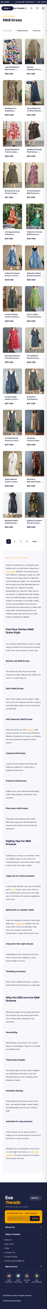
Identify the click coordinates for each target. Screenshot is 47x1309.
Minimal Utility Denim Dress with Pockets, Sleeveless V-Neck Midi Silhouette (11, 521)
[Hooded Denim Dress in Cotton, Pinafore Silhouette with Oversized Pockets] (12, 422)
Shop (6, 8)
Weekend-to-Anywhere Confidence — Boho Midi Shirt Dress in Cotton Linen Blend (12, 109)
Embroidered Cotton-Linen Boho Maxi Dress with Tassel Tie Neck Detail (12, 480)
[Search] (26, 8)
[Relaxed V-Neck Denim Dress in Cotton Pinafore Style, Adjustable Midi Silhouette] (34, 257)
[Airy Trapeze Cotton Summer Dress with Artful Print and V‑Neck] (34, 299)
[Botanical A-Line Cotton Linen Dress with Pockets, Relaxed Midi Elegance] (12, 175)
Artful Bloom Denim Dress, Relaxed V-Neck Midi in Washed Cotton (34, 357)
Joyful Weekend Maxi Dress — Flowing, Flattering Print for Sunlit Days (12, 68)
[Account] (31, 8)
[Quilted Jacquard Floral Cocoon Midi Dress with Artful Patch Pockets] (34, 505)
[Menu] (43, 8)
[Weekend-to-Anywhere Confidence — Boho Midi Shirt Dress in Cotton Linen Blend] (12, 92)
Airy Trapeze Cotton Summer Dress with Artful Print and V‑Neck (34, 315)
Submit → (36, 1218)
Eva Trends (10, 571)
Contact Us (10, 1252)
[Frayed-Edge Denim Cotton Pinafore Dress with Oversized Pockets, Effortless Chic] (12, 381)
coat (13, 890)
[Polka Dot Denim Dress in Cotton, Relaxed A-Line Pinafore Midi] (12, 257)
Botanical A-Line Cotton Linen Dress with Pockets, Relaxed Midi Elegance (12, 192)
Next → (36, 541)
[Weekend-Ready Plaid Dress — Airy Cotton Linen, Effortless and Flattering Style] (34, 134)
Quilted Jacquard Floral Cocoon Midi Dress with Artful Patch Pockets (34, 521)
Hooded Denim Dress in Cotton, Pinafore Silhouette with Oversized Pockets (12, 439)
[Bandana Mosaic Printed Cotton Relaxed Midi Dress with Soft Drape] (12, 340)
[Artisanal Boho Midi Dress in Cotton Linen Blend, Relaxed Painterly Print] (34, 175)
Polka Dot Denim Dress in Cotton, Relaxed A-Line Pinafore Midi (12, 274)
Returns (8, 1240)
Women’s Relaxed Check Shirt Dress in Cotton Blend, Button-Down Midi (33, 480)
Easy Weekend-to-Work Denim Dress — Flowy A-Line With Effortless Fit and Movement (34, 109)
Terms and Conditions (14, 1261)
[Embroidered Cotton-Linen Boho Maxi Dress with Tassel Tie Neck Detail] (12, 463)
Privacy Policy (11, 1256)
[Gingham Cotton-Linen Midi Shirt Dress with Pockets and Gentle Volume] (34, 422)
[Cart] (37, 8)
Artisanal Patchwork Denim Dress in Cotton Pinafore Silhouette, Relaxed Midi (34, 398)
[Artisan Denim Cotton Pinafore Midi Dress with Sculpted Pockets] (12, 299)
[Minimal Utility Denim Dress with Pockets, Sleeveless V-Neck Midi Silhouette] (12, 505)
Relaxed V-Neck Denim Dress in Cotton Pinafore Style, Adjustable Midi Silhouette (34, 274)
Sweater (30, 730)
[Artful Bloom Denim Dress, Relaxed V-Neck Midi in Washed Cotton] (34, 340)
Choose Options (13, 60)
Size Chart (9, 1244)
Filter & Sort (23, 31)
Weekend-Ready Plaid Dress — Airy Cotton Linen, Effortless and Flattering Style (34, 150)
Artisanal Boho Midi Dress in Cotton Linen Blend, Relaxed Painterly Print (33, 192)
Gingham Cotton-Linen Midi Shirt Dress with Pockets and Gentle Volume (34, 439)
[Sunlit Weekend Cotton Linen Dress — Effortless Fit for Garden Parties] (12, 134)
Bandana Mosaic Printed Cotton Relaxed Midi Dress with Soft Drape (12, 357)
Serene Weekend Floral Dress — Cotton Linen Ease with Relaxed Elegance (34, 68)
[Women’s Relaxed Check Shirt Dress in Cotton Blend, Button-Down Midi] (34, 463)
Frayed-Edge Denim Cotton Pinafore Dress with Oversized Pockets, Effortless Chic (12, 398)
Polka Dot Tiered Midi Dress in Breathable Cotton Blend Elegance (34, 233)
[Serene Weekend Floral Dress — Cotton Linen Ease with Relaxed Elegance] (34, 51)
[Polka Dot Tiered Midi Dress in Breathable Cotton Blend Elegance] (34, 216)
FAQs (7, 1248)
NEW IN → (35, 1198)
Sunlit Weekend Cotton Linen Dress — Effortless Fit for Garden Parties (12, 150)
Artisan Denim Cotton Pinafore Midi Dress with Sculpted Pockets (12, 315)
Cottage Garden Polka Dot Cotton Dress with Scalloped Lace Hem (12, 233)
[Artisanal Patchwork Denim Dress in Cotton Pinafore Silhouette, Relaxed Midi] (34, 381)
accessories (19, 923)
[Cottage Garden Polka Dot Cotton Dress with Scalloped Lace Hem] (12, 216)
